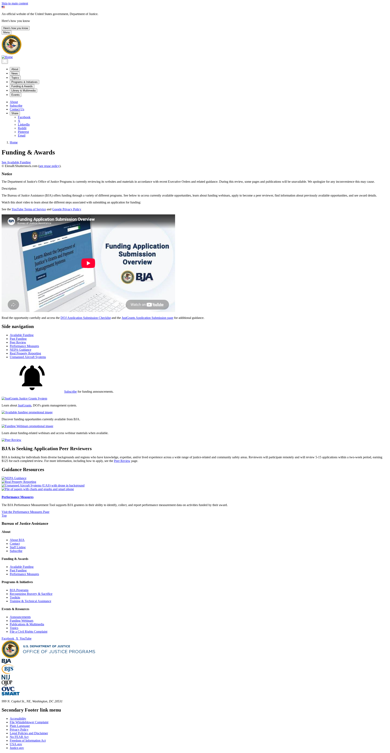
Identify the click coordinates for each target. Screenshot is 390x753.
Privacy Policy (19, 729)
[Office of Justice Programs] (12, 53)
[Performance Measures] (38, 489)
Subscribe (16, 105)
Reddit (22, 128)
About (14, 102)
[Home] (7, 57)
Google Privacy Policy (66, 209)
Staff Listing (18, 547)
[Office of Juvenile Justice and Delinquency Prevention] (7, 685)
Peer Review (122, 461)
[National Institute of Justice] (6, 678)
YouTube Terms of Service (29, 209)
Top (4, 515)
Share (14, 113)
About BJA (17, 540)
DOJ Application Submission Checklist (86, 317)
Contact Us (17, 109)
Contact (15, 543)
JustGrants (24, 405)
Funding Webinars (21, 620)
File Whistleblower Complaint (29, 722)
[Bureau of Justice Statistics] (8, 673)
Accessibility (18, 718)
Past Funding (18, 570)
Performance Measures (18, 497)
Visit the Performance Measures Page (25, 512)
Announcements (20, 617)
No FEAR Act (19, 737)
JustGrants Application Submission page (147, 317)
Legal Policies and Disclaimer (29, 733)
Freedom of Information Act (28, 740)
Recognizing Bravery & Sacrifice (31, 593)
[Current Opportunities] (27, 412)
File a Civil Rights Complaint (28, 631)
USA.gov (16, 744)
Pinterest (23, 132)
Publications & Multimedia (27, 624)
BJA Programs (19, 590)
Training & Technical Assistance (30, 601)
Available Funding (22, 566)
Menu (6, 32)
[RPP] (19, 482)
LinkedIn (24, 124)
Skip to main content (15, 3)
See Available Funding (16, 162)
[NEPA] (14, 478)
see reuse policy (49, 166)
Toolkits (15, 597)
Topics (14, 628)
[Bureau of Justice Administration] (6, 662)
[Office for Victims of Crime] (8, 690)
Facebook (24, 117)
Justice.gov (17, 748)
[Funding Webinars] (27, 426)
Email (21, 135)
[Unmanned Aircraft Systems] (43, 485)
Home (14, 142)
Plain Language (20, 726)
